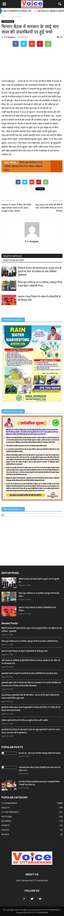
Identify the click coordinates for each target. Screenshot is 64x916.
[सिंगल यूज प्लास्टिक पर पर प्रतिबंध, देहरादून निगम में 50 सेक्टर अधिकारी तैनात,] (8, 286)
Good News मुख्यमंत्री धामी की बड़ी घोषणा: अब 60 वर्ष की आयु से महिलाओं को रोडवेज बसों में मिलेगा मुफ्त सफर (30, 696)
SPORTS (5, 825)
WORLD (5, 834)
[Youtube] (40, 899)
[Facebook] (24, 899)
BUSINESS (6, 820)
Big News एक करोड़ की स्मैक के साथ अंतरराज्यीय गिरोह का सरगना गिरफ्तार (49, 207)
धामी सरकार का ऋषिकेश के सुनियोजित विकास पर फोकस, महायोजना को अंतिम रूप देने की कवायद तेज (30, 662)
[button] (60, 4)
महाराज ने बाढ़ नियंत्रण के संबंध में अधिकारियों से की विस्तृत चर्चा (24, 651)
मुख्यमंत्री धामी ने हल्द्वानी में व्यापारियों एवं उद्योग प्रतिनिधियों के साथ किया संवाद (29, 673)
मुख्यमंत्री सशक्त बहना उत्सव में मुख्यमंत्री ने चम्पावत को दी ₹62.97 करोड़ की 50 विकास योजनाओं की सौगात (30, 709)
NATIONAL (6, 816)
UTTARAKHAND (7, 21)
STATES (5, 829)
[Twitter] (32, 899)
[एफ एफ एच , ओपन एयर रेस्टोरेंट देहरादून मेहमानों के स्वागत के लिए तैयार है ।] (8, 757)
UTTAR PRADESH (9, 812)
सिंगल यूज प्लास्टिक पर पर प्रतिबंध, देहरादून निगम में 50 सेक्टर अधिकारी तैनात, (29, 641)
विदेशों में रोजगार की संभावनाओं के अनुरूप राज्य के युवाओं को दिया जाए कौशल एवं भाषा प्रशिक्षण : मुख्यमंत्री (40, 271)
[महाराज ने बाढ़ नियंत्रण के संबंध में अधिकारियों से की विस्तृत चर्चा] (8, 300)
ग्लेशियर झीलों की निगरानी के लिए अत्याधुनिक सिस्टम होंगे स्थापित (24, 720)
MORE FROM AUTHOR (13, 260)
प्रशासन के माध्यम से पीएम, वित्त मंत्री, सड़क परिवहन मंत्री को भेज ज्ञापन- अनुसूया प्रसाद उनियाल (16, 207)
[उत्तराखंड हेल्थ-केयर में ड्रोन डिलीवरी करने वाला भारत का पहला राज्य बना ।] (8, 771)
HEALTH (5, 807)
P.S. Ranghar (9, 37)
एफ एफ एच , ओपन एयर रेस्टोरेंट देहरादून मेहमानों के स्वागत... (40, 753)
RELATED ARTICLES (12, 256)
